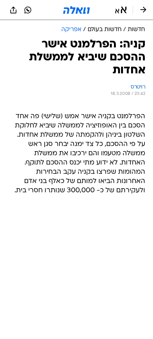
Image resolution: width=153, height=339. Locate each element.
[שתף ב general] (13, 10)
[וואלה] (76, 10)
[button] (121, 10)
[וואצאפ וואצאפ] (28, 10)
